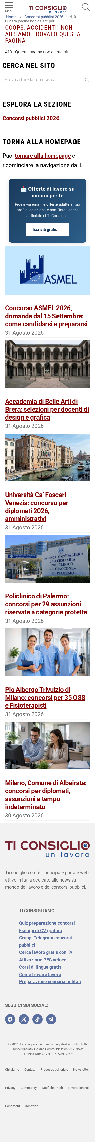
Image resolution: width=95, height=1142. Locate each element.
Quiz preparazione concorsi (47, 923)
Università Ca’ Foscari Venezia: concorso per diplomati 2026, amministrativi (36, 506)
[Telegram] (51, 1019)
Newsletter (81, 1069)
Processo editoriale (54, 1069)
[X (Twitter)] (24, 1019)
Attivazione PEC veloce (42, 959)
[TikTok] (37, 1019)
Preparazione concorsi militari (50, 981)
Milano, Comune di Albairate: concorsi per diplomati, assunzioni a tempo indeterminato (46, 795)
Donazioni (32, 1106)
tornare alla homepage (43, 155)
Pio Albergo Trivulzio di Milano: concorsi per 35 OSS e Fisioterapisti (45, 697)
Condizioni (12, 1106)
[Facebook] (10, 1019)
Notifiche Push (52, 1088)
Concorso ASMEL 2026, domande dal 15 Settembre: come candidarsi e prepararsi (46, 316)
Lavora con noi (78, 1088)
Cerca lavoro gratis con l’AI (46, 952)
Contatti (29, 1069)
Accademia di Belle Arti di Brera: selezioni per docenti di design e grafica (47, 409)
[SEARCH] (86, 7)
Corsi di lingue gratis (40, 967)
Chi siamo (12, 1069)
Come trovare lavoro (40, 974)
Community (29, 1088)
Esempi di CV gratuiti (40, 930)
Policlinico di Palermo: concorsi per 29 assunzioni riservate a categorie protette (46, 604)
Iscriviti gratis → (47, 229)
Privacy (10, 1088)
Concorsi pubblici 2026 (31, 118)
